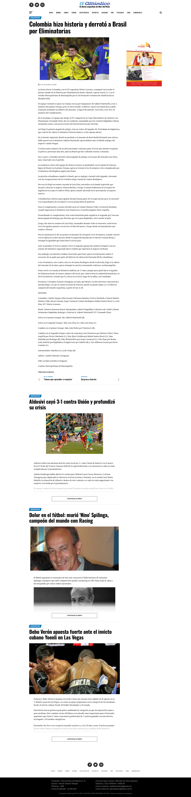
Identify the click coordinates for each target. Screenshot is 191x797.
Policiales (120, 12)
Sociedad (105, 12)
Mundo (58, 12)
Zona (128, 12)
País (112, 12)
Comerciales (137, 12)
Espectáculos (84, 12)
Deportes (95, 12)
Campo (66, 12)
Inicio (51, 12)
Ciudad (74, 12)
